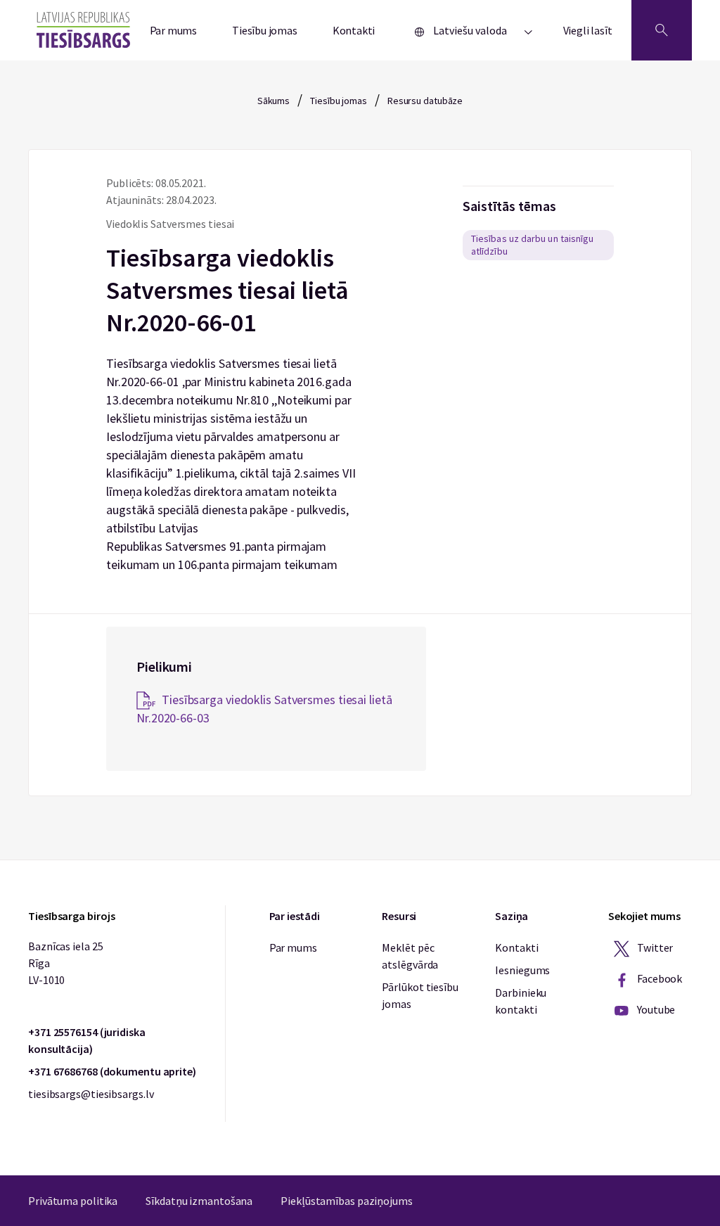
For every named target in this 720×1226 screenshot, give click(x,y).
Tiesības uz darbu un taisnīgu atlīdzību (532, 244)
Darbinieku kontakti (520, 1000)
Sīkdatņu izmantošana (199, 1201)
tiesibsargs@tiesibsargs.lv (90, 1094)
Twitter (654, 947)
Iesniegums (522, 970)
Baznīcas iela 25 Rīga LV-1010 (65, 963)
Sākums (273, 100)
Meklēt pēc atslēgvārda (410, 955)
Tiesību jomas (264, 30)
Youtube (655, 1009)
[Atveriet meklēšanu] (661, 30)
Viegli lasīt (587, 30)
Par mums (174, 30)
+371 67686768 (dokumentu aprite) (112, 1071)
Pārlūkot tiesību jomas (420, 995)
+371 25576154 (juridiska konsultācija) (87, 1040)
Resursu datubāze (425, 100)
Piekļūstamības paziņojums (347, 1201)
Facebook (658, 978)
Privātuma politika (72, 1201)
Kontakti (354, 30)
